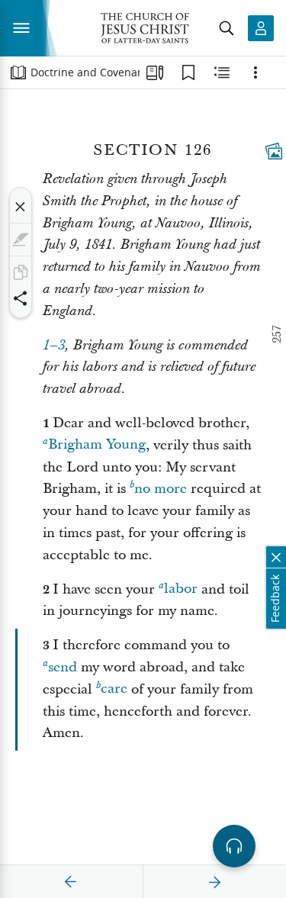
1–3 (54, 345)
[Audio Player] (234, 846)
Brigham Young (97, 445)
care (114, 689)
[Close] (21, 207)
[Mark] (21, 239)
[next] (214, 882)
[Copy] (21, 272)
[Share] (21, 298)
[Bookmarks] (188, 72)
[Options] (255, 72)
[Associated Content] (274, 151)
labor (181, 589)
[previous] (71, 882)
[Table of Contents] (18, 72)
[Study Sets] (155, 72)
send (62, 667)
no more (160, 488)
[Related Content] (222, 72)
